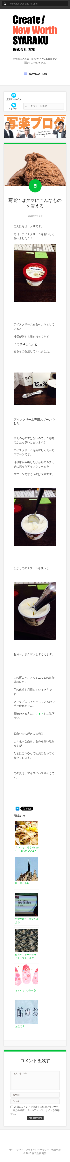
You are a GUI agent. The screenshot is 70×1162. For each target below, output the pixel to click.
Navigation (38, 73)
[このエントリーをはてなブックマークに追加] (17, 808)
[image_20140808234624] (35, 404)
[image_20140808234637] (35, 638)
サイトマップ (16, 1149)
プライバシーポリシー (37, 1149)
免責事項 (56, 1149)
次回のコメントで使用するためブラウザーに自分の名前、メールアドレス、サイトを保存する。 (35, 1110)
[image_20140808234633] (35, 544)
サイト (39, 713)
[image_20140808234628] (35, 301)
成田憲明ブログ (35, 216)
